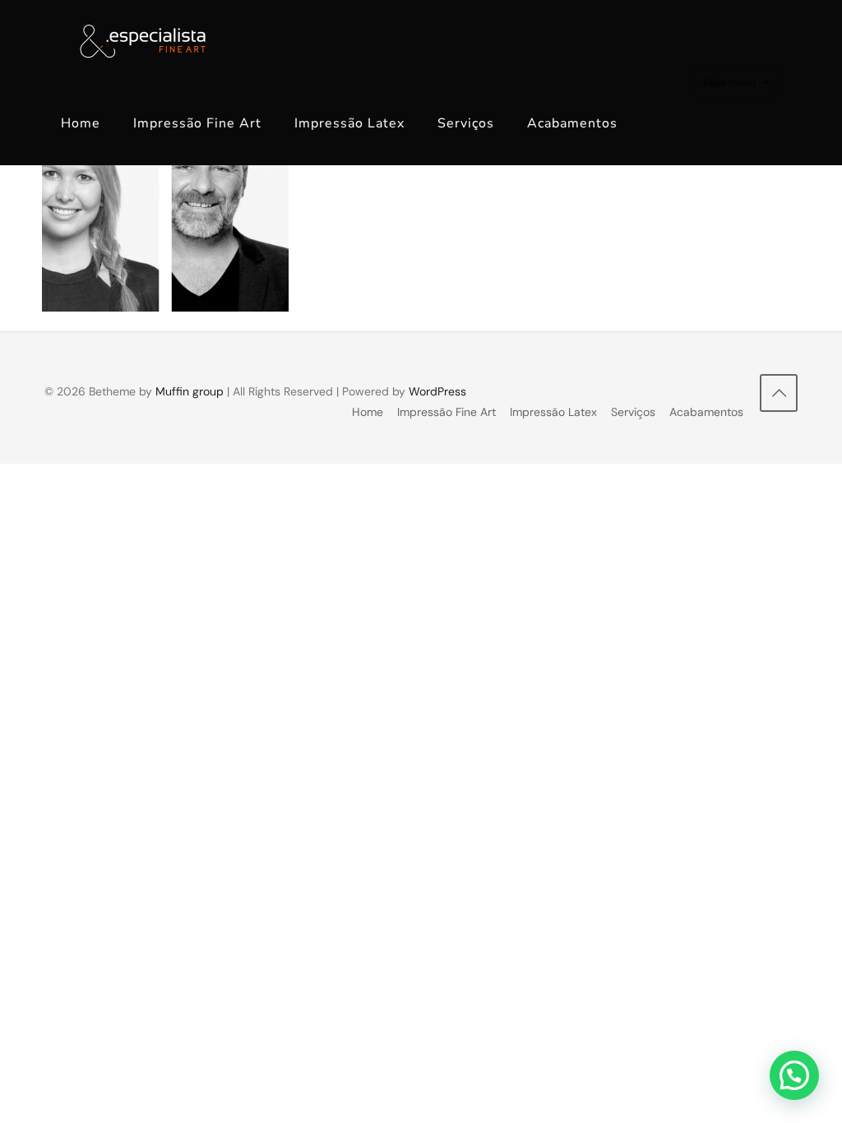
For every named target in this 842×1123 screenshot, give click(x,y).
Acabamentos (706, 411)
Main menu (729, 83)
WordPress (437, 391)
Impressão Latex (553, 411)
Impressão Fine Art (446, 411)
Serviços (633, 411)
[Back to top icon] (779, 393)
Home (367, 411)
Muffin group (189, 391)
